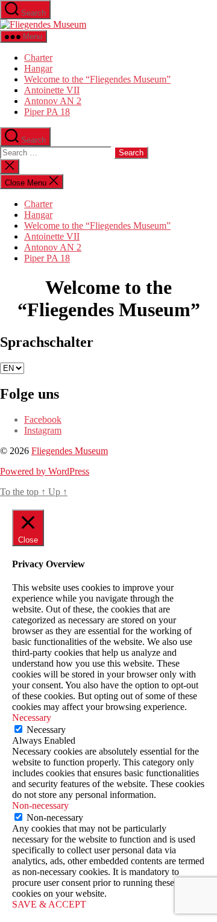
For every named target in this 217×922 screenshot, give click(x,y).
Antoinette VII (52, 90)
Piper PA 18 (47, 112)
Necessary (46, 729)
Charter (38, 57)
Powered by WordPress (44, 471)
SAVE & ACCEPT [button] (49, 904)
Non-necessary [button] (40, 805)
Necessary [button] (31, 717)
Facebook (42, 419)
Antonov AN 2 (52, 101)
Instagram (42, 430)
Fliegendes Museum (69, 451)
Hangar (38, 68)
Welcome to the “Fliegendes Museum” (97, 79)
